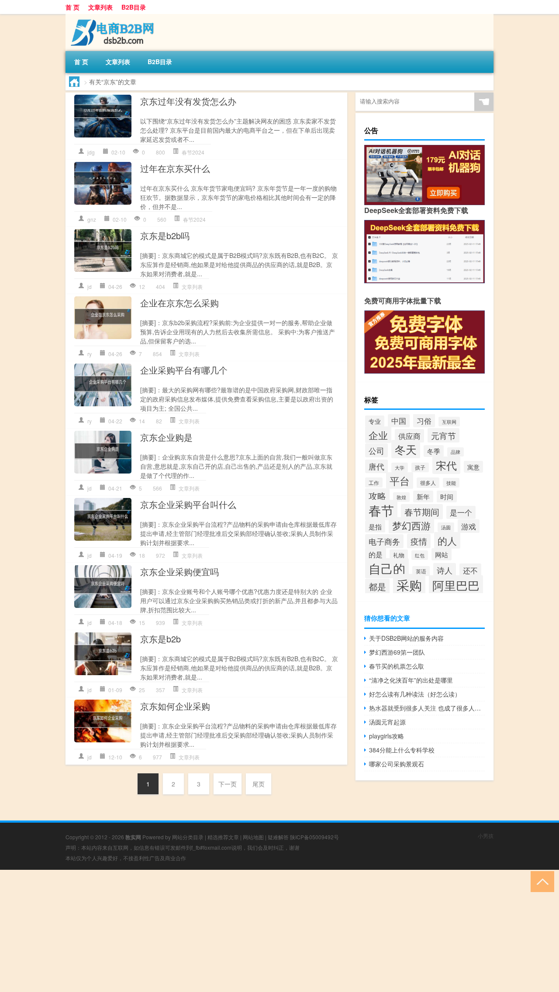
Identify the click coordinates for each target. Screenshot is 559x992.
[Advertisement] (262, 931)
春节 (381, 510)
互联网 (449, 421)
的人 (447, 540)
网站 (441, 554)
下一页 (227, 783)
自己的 (387, 568)
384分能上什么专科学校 (402, 749)
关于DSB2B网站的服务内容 (406, 638)
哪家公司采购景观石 (396, 763)
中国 (398, 420)
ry (89, 353)
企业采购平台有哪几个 (184, 370)
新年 (423, 496)
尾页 (258, 783)
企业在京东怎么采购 (179, 302)
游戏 (468, 526)
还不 (470, 570)
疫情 (419, 541)
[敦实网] (111, 17)
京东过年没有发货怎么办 (188, 101)
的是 (376, 554)
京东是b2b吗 (165, 235)
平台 (400, 480)
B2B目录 (133, 7)
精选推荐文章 (223, 837)
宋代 (446, 465)
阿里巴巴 (456, 585)
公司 (376, 450)
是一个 (461, 512)
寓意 (473, 466)
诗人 (444, 570)
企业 (378, 435)
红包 (419, 555)
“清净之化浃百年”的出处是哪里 (411, 680)
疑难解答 (278, 837)
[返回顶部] (540, 881)
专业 (375, 421)
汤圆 (446, 527)
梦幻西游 (411, 525)
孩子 (420, 467)
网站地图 (253, 837)
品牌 (455, 452)
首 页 (72, 7)
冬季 (433, 451)
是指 (375, 526)
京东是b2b (160, 638)
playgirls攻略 (386, 735)
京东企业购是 (166, 437)
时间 (446, 496)
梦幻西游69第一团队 (397, 652)
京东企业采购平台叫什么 (188, 504)
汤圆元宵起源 (387, 721)
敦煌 (401, 497)
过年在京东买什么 (175, 168)
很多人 (428, 483)
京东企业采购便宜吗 (179, 571)
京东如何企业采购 (175, 706)
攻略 (377, 496)
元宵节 (443, 435)
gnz (91, 219)
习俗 (424, 420)
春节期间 (421, 511)
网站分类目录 (188, 837)
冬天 (406, 449)
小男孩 (485, 835)
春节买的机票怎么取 (396, 666)
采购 (409, 584)
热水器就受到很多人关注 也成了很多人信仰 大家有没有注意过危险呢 (427, 708)
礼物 (398, 555)
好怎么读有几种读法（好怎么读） (415, 694)
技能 (451, 482)
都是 (377, 586)
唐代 (376, 466)
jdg (91, 152)
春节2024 (193, 152)
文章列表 (100, 7)
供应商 (409, 435)
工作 (374, 482)
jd (89, 286)
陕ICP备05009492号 (314, 837)
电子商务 (384, 541)
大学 (399, 467)
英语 (421, 571)
